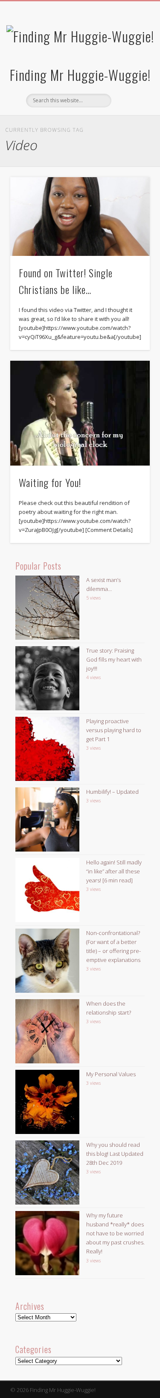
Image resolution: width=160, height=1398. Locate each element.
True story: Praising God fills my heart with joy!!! (114, 659)
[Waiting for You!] (80, 413)
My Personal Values (111, 1074)
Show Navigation (129, 76)
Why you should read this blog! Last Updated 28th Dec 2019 (114, 1153)
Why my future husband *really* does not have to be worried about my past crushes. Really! (115, 1233)
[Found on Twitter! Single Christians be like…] (80, 216)
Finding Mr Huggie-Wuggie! (80, 75)
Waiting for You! (50, 482)
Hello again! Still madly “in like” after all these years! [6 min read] (114, 871)
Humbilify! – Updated (112, 791)
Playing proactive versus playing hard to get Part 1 (113, 730)
